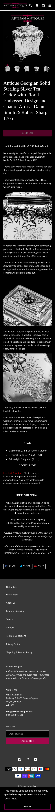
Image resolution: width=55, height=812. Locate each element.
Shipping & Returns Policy (19, 652)
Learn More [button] (11, 798)
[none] (7, 68)
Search (9, 619)
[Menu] (50, 5)
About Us (10, 602)
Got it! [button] (27, 806)
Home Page (12, 594)
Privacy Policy (13, 644)
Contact (10, 627)
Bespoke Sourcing (15, 611)
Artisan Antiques (30, 786)
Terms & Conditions (16, 635)
